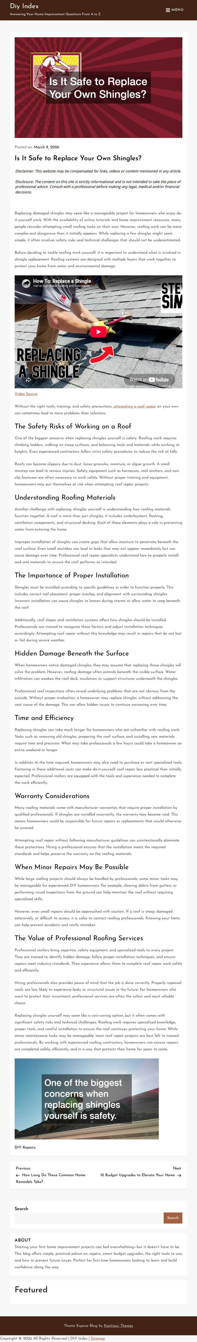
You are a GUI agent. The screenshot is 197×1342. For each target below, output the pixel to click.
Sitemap (98, 1339)
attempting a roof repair (135, 406)
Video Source (26, 394)
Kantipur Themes (118, 1326)
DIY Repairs (25, 1148)
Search (21, 1209)
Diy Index (24, 6)
